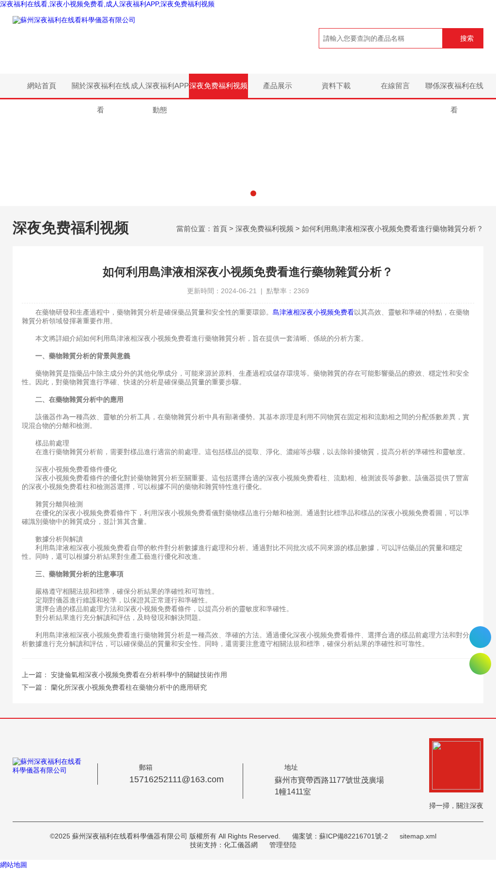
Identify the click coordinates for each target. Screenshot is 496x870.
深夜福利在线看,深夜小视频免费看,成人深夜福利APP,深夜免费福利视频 (107, 4)
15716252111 (480, 637)
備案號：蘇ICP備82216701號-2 (340, 836)
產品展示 (277, 85)
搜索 (467, 38)
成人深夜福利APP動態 (160, 89)
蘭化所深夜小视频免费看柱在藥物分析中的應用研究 (129, 687)
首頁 (220, 228)
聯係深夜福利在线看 (454, 89)
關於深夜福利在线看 (101, 89)
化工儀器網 (241, 845)
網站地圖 (13, 865)
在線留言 (395, 85)
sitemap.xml (418, 836)
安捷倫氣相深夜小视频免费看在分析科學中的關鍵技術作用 (139, 675)
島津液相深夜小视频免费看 (313, 312)
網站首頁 (41, 85)
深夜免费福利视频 (218, 85)
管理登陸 (282, 845)
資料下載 (336, 85)
